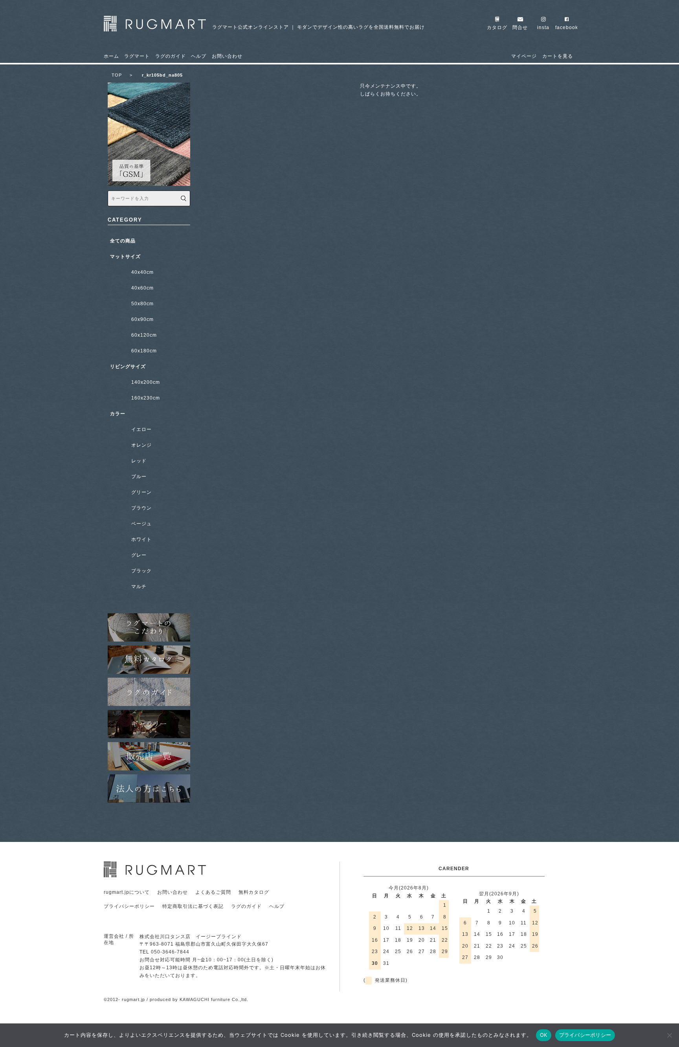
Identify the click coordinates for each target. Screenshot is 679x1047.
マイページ (524, 56)
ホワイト (141, 539)
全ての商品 (123, 241)
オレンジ (141, 445)
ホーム (111, 56)
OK (543, 1035)
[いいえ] (669, 1035)
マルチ (139, 586)
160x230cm (145, 398)
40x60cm (142, 288)
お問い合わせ (227, 56)
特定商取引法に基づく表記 (193, 906)
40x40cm (142, 272)
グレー (139, 555)
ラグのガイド (170, 56)
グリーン (141, 492)
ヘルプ (198, 56)
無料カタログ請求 (149, 659)
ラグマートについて (149, 627)
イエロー (141, 429)
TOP (122, 75)
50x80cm (142, 303)
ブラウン (141, 508)
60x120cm (144, 335)
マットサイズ (125, 256)
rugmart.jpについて (127, 892)
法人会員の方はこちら (149, 788)
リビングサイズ (128, 366)
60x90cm (142, 319)
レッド (139, 461)
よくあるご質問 (213, 892)
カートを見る (557, 56)
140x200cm (145, 382)
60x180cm (144, 351)
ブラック (141, 571)
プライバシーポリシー (129, 906)
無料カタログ (254, 892)
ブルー (139, 476)
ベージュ (141, 523)
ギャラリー (149, 724)
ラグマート (137, 56)
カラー (117, 413)
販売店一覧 (149, 756)
